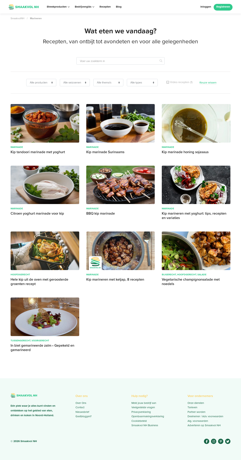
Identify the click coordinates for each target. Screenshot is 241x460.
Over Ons (81, 403)
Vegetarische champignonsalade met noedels (191, 281)
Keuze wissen (208, 82)
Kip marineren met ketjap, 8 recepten (115, 279)
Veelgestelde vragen (143, 407)
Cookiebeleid (139, 421)
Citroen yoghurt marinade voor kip (37, 213)
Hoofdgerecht (20, 274)
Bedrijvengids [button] (83, 7)
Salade (201, 274)
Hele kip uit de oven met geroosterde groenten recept (39, 281)
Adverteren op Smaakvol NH (204, 425)
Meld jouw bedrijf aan (143, 403)
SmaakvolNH (17, 18)
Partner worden (196, 412)
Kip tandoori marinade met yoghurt (38, 151)
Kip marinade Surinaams (105, 151)
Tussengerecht (21, 340)
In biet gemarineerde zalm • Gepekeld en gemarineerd (42, 347)
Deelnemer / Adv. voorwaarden (205, 416)
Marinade (17, 147)
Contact (80, 407)
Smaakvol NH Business (144, 425)
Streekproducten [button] (57, 7)
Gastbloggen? (84, 416)
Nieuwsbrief (82, 412)
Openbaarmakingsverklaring (147, 416)
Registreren (223, 7)
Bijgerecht (169, 274)
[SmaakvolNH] (23, 6)
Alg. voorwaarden (198, 421)
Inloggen (205, 7)
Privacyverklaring (141, 412)
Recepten (105, 7)
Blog (119, 7)
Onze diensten (196, 403)
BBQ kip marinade (100, 213)
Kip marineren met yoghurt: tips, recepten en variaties (194, 215)
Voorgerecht (40, 340)
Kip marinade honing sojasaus (185, 151)
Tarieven (192, 407)
